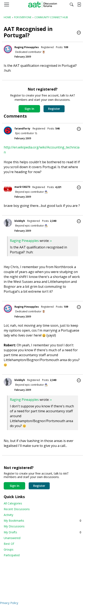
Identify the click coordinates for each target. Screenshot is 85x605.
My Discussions (14, 526)
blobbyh (19, 221)
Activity (8, 515)
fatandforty (22, 128)
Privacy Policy (9, 603)
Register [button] (54, 109)
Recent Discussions (17, 509)
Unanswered (12, 538)
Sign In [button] (29, 109)
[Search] (71, 4)
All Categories (13, 503)
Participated (12, 555)
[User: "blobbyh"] (8, 223)
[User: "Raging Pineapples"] (8, 49)
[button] (78, 33)
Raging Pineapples (26, 47)
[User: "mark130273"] (8, 189)
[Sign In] (79, 4)
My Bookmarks (42, 520)
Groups (8, 549)
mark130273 (22, 187)
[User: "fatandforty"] (8, 130)
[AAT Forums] (42, 4)
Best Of (9, 544)
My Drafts (42, 532)
